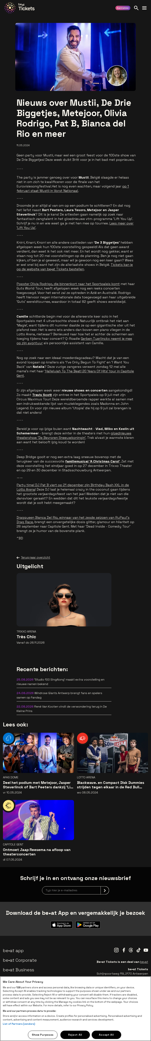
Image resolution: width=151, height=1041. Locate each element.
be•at (144, 962)
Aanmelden (123, 7)
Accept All (106, 1034)
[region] (75, 1008)
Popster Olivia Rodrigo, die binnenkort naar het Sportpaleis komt (68, 284)
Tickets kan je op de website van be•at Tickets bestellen (75, 266)
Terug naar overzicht (35, 557)
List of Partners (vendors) (19, 1023)
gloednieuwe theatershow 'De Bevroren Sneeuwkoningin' (74, 435)
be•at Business (18, 970)
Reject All (75, 1034)
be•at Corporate (20, 960)
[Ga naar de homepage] (19, 7)
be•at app (13, 950)
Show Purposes (43, 1034)
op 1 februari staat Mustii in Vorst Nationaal (73, 188)
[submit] (105, 890)
